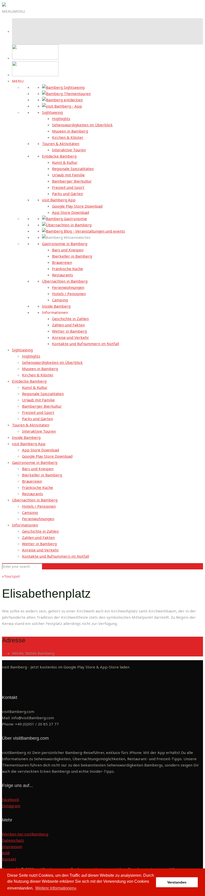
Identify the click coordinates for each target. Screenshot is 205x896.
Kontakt (9, 858)
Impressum (12, 846)
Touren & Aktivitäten (60, 143)
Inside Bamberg (56, 306)
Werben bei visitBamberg (25, 833)
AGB (6, 852)
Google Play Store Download (77, 206)
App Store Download (70, 212)
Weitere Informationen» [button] (55, 888)
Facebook (10, 799)
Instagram (11, 805)
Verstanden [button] (176, 882)
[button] (13, 11)
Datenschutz (13, 840)
